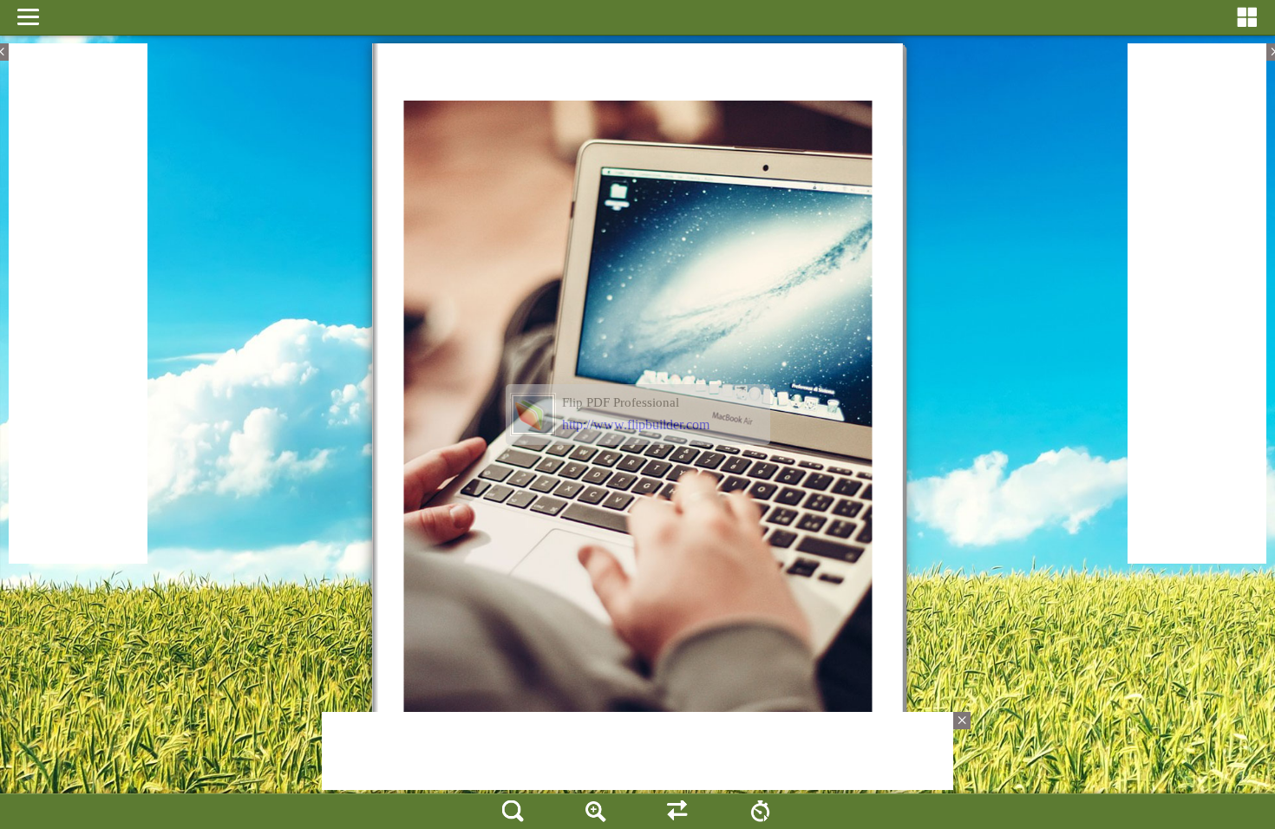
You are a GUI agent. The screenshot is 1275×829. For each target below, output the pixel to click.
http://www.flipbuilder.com (635, 424)
